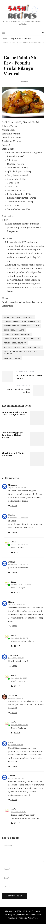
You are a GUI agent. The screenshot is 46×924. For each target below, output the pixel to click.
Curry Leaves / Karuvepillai (17, 334)
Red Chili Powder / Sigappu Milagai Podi (22, 347)
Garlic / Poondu (11, 339)
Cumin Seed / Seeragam (14, 330)
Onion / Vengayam (31, 339)
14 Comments (23, 82)
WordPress (32, 918)
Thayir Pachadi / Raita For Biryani (13, 454)
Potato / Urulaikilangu (15, 343)
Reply (14, 506)
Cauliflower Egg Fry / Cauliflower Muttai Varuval (12, 435)
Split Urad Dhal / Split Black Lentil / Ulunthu (21, 353)
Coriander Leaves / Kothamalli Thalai (21, 321)
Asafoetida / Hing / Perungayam (18, 317)
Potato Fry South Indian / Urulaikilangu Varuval (14, 413)
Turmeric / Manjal (12, 358)
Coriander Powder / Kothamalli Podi (21, 326)
